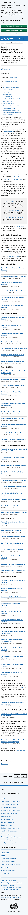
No (25, 776)
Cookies (13, 881)
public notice (20, 226)
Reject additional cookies (14, 30)
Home (2, 42)
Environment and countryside (10, 828)
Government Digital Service (9, 889)
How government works (8, 870)
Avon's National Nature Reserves (11, 530)
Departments (5, 853)
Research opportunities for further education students (12, 113)
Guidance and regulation (8, 858)
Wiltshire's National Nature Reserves (13, 570)
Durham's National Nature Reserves (12, 385)
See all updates (13, 77)
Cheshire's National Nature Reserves (12, 412)
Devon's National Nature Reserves (12, 543)
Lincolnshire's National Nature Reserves (14, 291)
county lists (15, 177)
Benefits (3, 798)
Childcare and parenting (8, 807)
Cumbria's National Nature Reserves (12, 418)
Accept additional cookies (14, 26)
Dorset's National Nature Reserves (12, 549)
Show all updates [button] (21, 750)
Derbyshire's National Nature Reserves (13, 276)
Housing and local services (9, 831)
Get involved (5, 873)
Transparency (5, 867)
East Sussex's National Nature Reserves (13, 465)
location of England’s (13, 179)
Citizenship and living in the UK (10, 810)
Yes (18, 776)
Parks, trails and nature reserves (14, 42)
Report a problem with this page (14, 782)
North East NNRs (7, 94)
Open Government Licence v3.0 (10, 897)
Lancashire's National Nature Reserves (13, 433)
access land (7, 249)
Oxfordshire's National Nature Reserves (13, 499)
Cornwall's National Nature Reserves (13, 537)
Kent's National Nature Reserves (11, 493)
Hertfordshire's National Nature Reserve (14, 348)
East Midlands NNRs (8, 89)
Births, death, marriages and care (11, 801)
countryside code (8, 132)
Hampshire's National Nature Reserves (13, 480)
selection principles (13, 210)
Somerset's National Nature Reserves (13, 564)
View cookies (14, 34)
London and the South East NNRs (11, 99)
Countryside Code (13, 256)
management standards (15, 217)
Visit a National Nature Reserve (11, 87)
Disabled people (6, 816)
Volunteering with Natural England (12, 110)
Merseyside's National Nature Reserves (13, 439)
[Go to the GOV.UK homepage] (7, 38)
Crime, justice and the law (9, 813)
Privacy (8, 881)
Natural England (5, 69)
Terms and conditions (7, 885)
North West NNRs (7, 96)
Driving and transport (7, 819)
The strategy (8, 201)
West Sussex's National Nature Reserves (14, 512)
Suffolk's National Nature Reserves (12, 361)
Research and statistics (8, 861)
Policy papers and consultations (11, 864)
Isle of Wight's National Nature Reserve (13, 486)
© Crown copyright (14, 911)
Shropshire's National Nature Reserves (13, 597)
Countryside (4, 764)
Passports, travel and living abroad (11, 837)
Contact (19, 883)
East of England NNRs (8, 92)
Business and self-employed (9, 804)
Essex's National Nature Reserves (11, 342)
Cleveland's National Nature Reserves (13, 379)
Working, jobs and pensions (9, 843)
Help (2, 881)
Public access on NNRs (9, 108)
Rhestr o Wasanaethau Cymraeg (11, 887)
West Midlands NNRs (8, 103)
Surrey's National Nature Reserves (12, 506)
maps (22, 687)
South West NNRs (7, 101)
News (3, 855)
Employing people (6, 825)
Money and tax (5, 834)
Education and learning (8, 822)
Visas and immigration (7, 840)
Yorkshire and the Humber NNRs (11, 106)
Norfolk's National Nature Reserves (12, 355)
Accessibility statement (8, 883)
